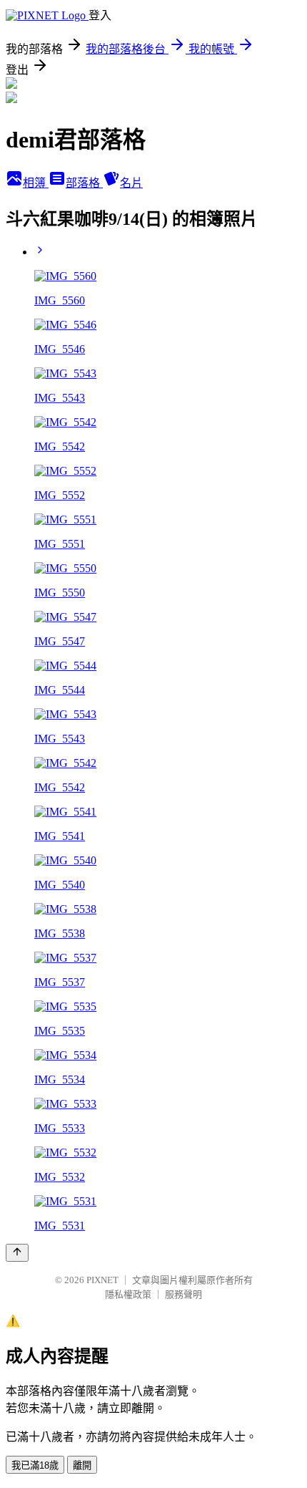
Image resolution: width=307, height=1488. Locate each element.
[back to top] (17, 1253)
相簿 (36, 183)
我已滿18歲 (35, 1465)
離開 (82, 1465)
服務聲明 (183, 1294)
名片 (131, 183)
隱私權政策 (128, 1294)
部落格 (84, 183)
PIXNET (102, 1280)
